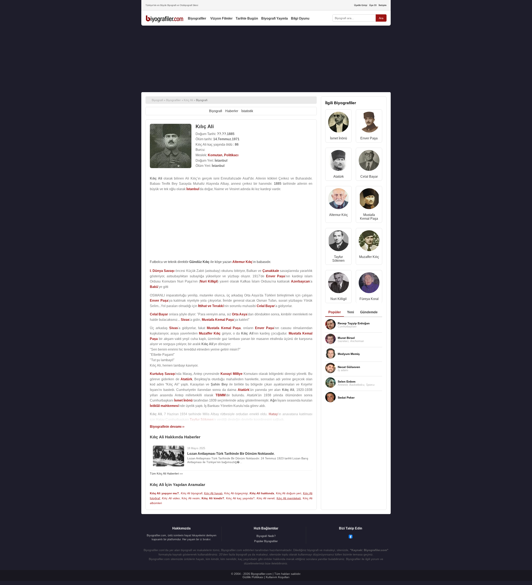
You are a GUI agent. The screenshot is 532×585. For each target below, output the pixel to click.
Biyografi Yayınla (274, 18)
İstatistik (247, 111)
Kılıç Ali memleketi (289, 498)
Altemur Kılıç (338, 215)
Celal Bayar (369, 176)
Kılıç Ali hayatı (213, 493)
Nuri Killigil (338, 299)
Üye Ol (373, 5)
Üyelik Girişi (360, 5)
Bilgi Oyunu (300, 18)
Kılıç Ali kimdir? (213, 498)
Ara (381, 18)
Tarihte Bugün (247, 18)
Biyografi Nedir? (266, 536)
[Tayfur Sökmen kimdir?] (338, 241)
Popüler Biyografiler (266, 541)
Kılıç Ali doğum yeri (288, 493)
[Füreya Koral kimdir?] (369, 283)
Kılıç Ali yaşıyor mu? (164, 493)
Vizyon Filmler (221, 18)
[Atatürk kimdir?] (338, 161)
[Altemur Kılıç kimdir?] (338, 199)
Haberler (231, 111)
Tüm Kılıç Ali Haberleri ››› (166, 473)
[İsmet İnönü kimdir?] (338, 123)
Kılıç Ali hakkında (262, 493)
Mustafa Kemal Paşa (369, 216)
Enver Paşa (369, 138)
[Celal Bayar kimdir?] (369, 161)
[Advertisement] (266, 59)
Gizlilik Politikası (253, 577)
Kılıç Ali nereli (266, 498)
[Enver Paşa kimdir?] (369, 123)
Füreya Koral (369, 299)
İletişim (383, 5)
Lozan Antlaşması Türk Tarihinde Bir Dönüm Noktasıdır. (231, 453)
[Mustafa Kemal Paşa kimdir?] (369, 199)
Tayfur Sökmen (338, 258)
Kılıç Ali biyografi (191, 493)
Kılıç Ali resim (191, 498)
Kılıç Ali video (171, 498)
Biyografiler (197, 18)
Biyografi (215, 111)
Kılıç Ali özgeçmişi (236, 493)
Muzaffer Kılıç (369, 257)
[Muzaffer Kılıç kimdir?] (369, 241)
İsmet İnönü (338, 138)
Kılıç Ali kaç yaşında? (240, 498)
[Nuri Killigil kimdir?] (338, 283)
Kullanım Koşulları (277, 577)
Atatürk (338, 176)
